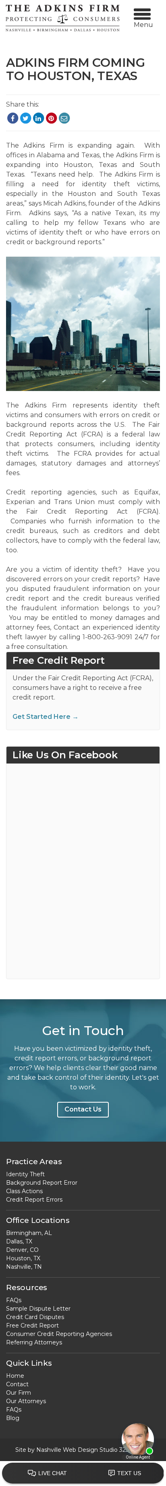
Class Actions (24, 1191)
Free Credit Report (32, 1325)
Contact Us (83, 1109)
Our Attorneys (26, 1401)
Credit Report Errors (34, 1199)
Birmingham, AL (29, 1233)
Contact (17, 1384)
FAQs (13, 1300)
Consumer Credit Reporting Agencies (59, 1334)
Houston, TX (23, 1258)
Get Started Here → (45, 716)
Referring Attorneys (34, 1342)
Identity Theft (25, 1174)
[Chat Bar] (83, 1473)
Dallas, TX (19, 1241)
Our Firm (18, 1392)
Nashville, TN (24, 1266)
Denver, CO (22, 1249)
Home (15, 1375)
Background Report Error (41, 1182)
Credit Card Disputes (35, 1317)
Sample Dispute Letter (38, 1308)
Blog (12, 1418)
